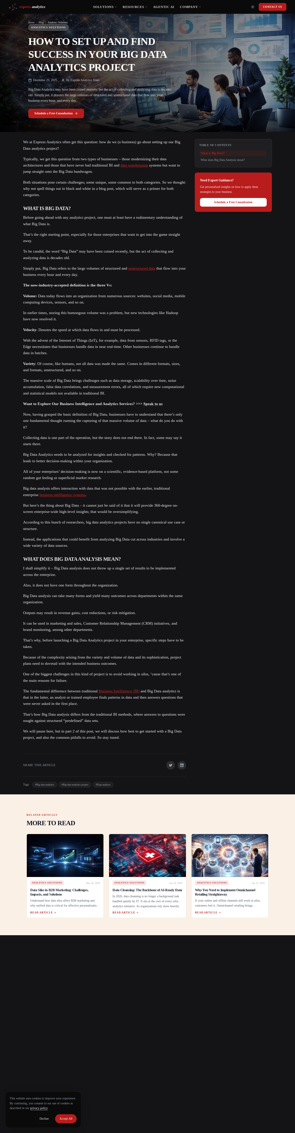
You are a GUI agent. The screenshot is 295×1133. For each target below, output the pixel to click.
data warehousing (134, 165)
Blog (41, 22)
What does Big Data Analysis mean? (223, 160)
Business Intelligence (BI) (119, 691)
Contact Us (272, 6)
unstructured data (141, 268)
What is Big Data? (213, 153)
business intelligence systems (62, 495)
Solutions (103, 7)
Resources (133, 7)
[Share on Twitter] (170, 765)
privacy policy (39, 1108)
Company (189, 7)
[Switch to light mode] (252, 6)
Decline (44, 1118)
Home (31, 22)
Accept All (65, 1118)
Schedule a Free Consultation (53, 113)
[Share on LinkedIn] (182, 765)
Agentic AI (163, 7)
